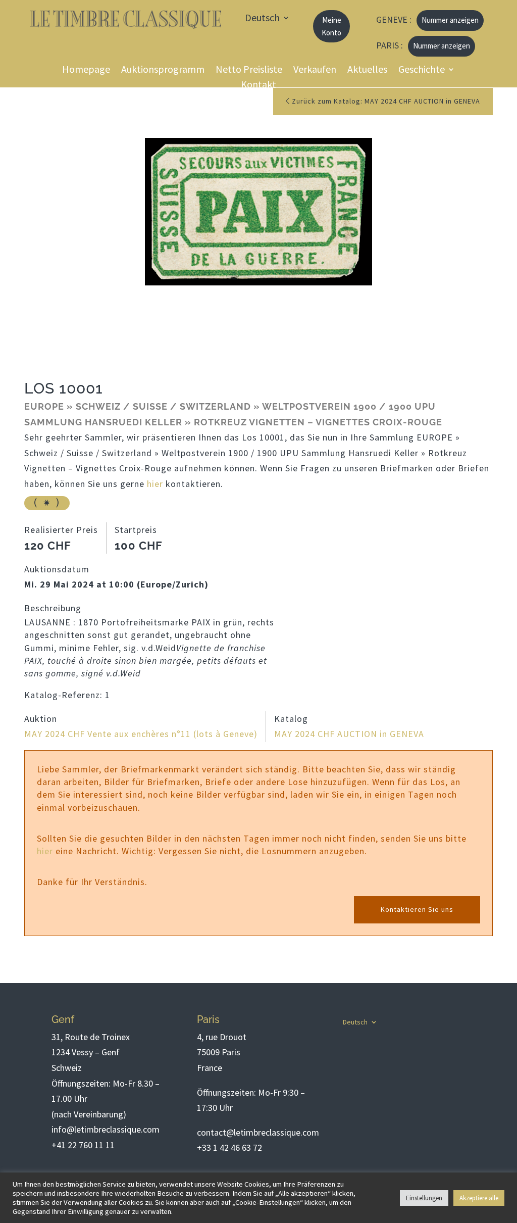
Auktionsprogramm (162, 70)
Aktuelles (367, 70)
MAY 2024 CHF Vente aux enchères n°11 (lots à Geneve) (140, 734)
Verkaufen (314, 70)
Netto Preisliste (249, 70)
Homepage (86, 70)
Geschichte (421, 70)
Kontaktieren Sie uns (417, 909)
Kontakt (258, 85)
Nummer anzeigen (450, 20)
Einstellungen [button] (424, 1198)
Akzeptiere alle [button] (478, 1198)
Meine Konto (331, 26)
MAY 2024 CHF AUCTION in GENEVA (349, 734)
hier (155, 484)
